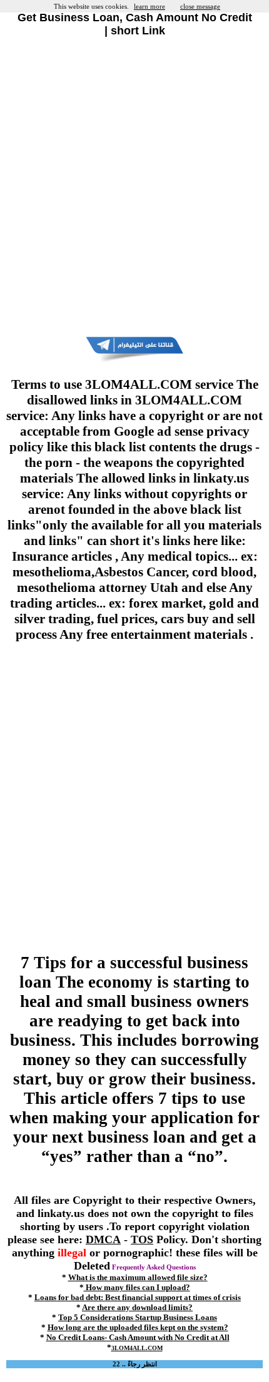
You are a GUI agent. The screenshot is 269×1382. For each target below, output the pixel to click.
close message (200, 6)
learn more (149, 6)
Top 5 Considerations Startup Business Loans (137, 1317)
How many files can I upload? (137, 1287)
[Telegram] (134, 360)
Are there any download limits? (137, 1307)
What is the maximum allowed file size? (138, 1277)
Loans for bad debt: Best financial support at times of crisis (137, 1297)
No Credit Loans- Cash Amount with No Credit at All (138, 1337)
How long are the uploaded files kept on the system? (138, 1327)
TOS (142, 1239)
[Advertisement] (134, 187)
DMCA (103, 1239)
